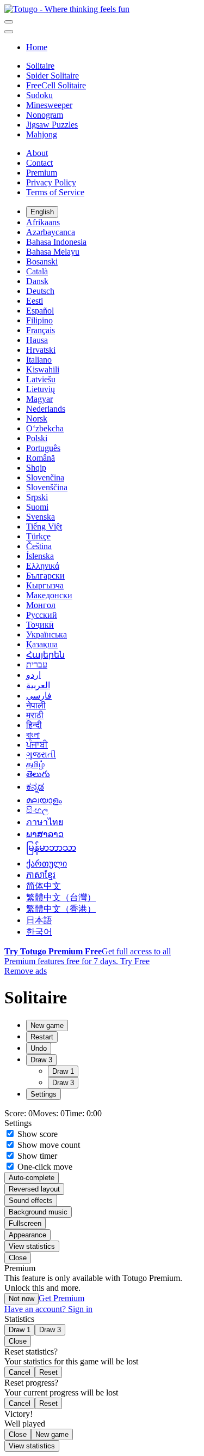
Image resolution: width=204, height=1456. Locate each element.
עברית (36, 664)
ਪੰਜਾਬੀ (37, 744)
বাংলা (33, 734)
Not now (21, 1299)
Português (43, 448)
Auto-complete (31, 1178)
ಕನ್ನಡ (35, 786)
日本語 (39, 920)
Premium (41, 172)
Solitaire (40, 65)
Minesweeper (49, 105)
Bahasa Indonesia (56, 241)
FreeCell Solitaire (56, 85)
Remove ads (25, 971)
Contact (39, 162)
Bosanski (42, 261)
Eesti (34, 300)
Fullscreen (25, 1223)
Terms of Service (55, 192)
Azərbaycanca (50, 232)
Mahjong (41, 134)
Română (40, 457)
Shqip (36, 467)
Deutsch (40, 291)
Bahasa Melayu (52, 251)
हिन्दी (34, 725)
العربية (38, 685)
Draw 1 (63, 1071)
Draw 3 (63, 1083)
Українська (46, 634)
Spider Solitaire (52, 75)
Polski (36, 438)
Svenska (40, 516)
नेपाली (36, 705)
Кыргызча (45, 585)
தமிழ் (35, 764)
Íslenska (40, 556)
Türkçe (38, 536)
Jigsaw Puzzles (52, 124)
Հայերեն (45, 654)
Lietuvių (40, 389)
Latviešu (40, 379)
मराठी (35, 715)
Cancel (19, 1372)
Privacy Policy (51, 182)
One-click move (43, 1166)
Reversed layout (34, 1189)
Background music (38, 1212)
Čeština (39, 546)
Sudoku (39, 95)
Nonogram (44, 114)
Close (18, 1258)
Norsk (36, 418)
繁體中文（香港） (61, 908)
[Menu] (8, 21)
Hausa (37, 340)
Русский (41, 614)
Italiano (39, 359)
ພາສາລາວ (45, 834)
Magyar (39, 399)
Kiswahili (42, 369)
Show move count (47, 1145)
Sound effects (31, 1200)
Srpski (37, 497)
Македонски (49, 595)
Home (36, 47)
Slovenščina (46, 487)
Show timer (36, 1155)
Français (40, 330)
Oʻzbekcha (45, 428)
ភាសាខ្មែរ (40, 875)
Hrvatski (40, 349)
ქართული (46, 863)
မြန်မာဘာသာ (51, 847)
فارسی (39, 695)
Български (45, 575)
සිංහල (37, 810)
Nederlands (45, 408)
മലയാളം (44, 800)
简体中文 (43, 886)
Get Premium (61, 1298)
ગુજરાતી (41, 754)
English (42, 212)
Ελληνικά (42, 565)
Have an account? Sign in (48, 1309)
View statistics (32, 1246)
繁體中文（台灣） (61, 897)
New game (52, 1434)
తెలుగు (38, 774)
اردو (33, 674)
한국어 (39, 931)
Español (40, 310)
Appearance (27, 1235)
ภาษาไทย (44, 822)
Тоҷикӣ (40, 624)
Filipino (39, 320)
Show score (36, 1134)
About (37, 153)
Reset (48, 1372)
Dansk (37, 281)
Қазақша (42, 644)
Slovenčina (45, 477)
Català (37, 271)
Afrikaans (43, 222)
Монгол (40, 605)
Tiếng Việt (44, 526)
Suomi (37, 507)
